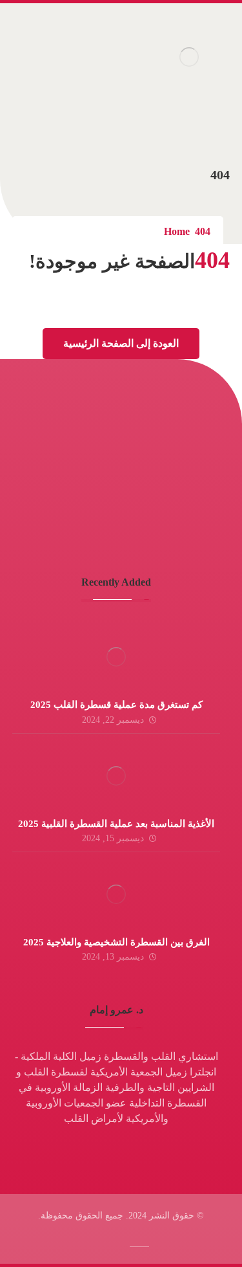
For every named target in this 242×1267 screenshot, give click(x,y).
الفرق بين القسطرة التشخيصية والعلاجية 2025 (116, 942)
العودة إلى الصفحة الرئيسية (121, 343)
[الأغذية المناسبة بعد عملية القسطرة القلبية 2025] (116, 776)
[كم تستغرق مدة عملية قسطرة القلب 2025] (116, 657)
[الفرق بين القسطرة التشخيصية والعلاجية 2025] (116, 894)
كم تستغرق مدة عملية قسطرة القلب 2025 (116, 705)
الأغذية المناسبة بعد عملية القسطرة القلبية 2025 (116, 824)
